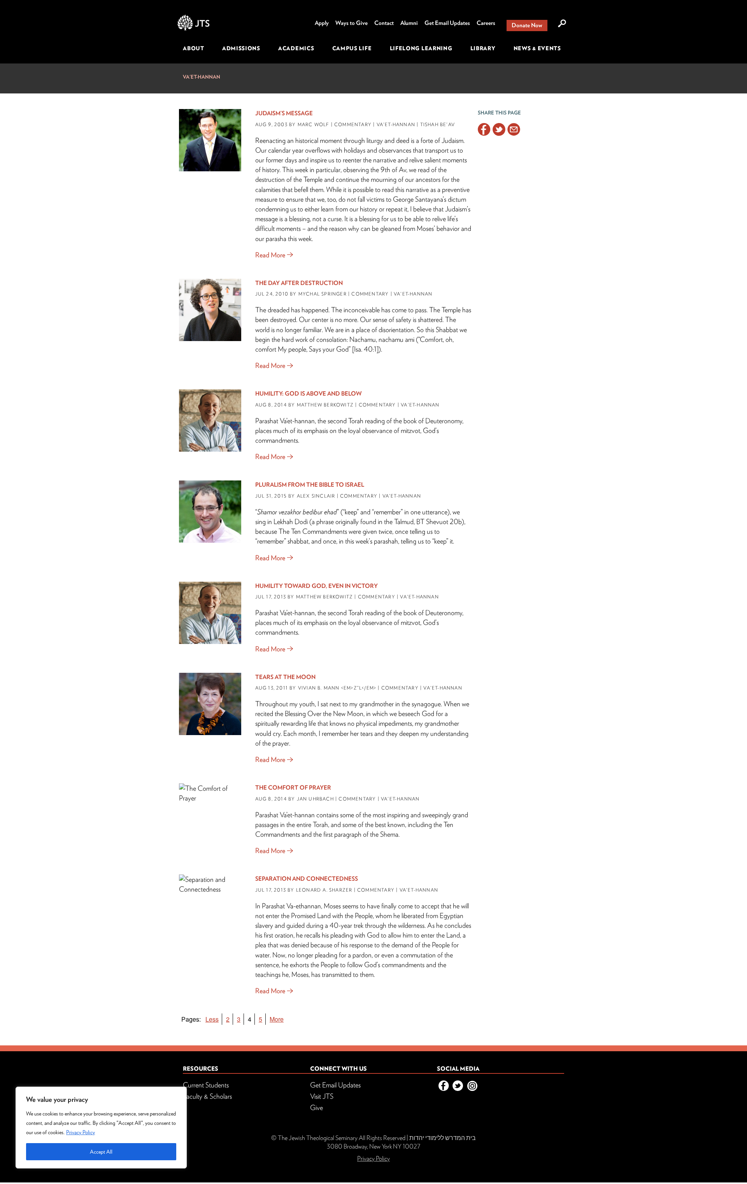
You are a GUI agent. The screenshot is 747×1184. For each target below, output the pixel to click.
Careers (486, 22)
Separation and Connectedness (306, 878)
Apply (322, 22)
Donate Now (527, 25)
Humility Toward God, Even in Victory (316, 585)
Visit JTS (321, 1096)
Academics (296, 48)
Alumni (409, 22)
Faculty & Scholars (207, 1096)
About (193, 48)
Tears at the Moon (285, 677)
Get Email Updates (447, 22)
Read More (270, 255)
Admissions (241, 48)
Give (316, 1107)
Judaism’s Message (284, 113)
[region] (101, 1127)
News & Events (537, 48)
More (277, 1019)
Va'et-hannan (201, 77)
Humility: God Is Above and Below (308, 393)
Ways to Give (351, 22)
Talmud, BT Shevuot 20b (428, 521)
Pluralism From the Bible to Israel (309, 484)
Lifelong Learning (421, 48)
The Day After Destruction (299, 283)
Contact (384, 22)
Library (483, 48)
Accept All (101, 1152)
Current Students (206, 1085)
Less (212, 1019)
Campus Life (352, 48)
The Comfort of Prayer (293, 787)
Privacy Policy (80, 1132)
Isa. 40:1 (365, 349)
